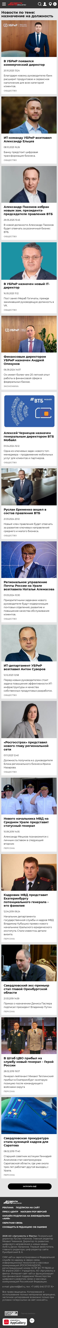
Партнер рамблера (28, 1313)
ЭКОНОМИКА (11, 386)
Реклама (8, 1207)
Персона (9, 848)
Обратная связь (12, 1223)
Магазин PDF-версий (34, 1211)
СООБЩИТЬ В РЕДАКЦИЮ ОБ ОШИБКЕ (24, 1227)
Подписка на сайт (28, 1207)
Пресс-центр (10, 1211)
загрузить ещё (29, 1186)
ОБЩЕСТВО (10, 91)
